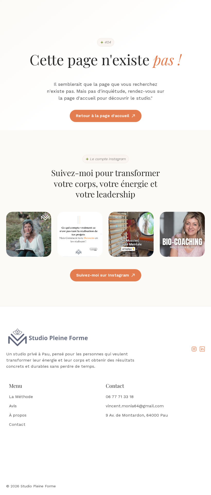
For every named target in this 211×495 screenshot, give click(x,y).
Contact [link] (17, 424)
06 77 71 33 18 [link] (120, 396)
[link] (194, 349)
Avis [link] (13, 406)
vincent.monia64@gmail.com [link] (135, 406)
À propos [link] (18, 415)
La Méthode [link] (21, 396)
